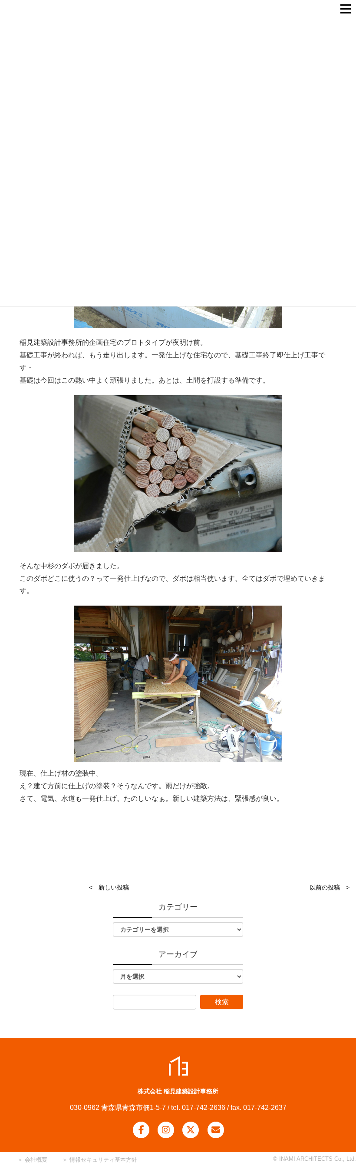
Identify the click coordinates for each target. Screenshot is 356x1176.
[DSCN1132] (178, 473)
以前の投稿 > (329, 887)
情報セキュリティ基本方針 (103, 1159)
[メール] (215, 1130)
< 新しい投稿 (109, 887)
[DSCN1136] (178, 684)
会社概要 (35, 1159)
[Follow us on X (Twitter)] (190, 1130)
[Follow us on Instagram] (166, 1130)
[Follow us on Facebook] (141, 1130)
